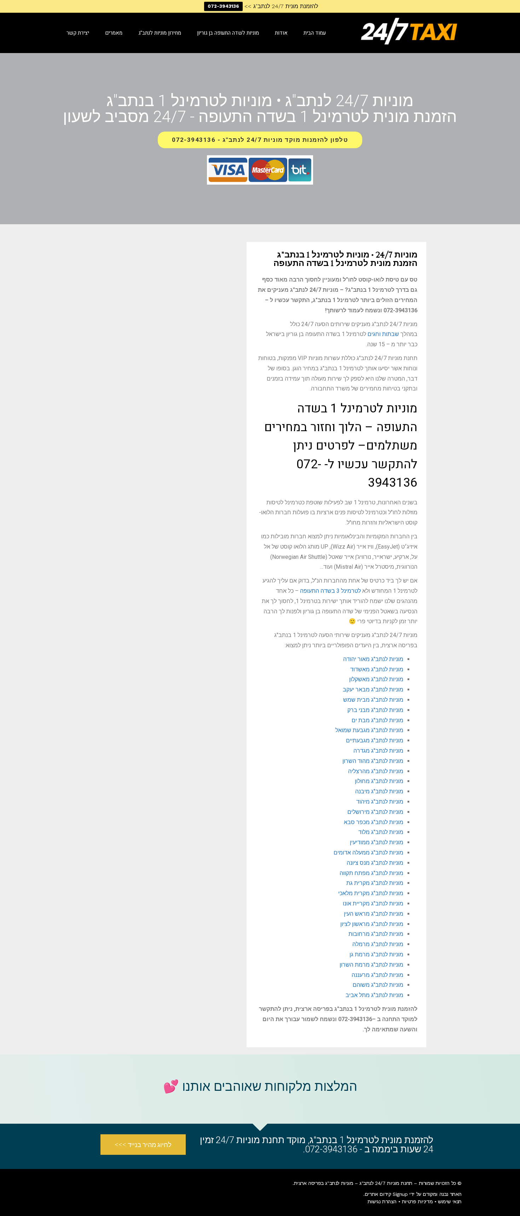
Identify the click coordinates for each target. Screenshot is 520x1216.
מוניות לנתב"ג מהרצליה (375, 771)
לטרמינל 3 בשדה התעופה (330, 590)
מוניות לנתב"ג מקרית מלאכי (370, 893)
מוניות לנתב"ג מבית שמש (373, 699)
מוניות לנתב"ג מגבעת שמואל (369, 730)
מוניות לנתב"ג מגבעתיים (374, 740)
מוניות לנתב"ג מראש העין (373, 913)
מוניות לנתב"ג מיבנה (379, 791)
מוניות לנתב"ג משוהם (378, 985)
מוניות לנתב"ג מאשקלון (376, 679)
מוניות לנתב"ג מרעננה (377, 975)
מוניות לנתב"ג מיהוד (379, 801)
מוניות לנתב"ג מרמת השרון (371, 964)
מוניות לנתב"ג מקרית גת (374, 883)
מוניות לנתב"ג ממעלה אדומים (368, 852)
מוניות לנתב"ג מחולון (379, 781)
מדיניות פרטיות (417, 1201)
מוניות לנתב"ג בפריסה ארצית (323, 1183)
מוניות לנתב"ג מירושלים (375, 812)
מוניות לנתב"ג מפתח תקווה (371, 873)
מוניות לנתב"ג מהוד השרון (372, 761)
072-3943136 (223, 6)
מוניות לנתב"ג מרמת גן (376, 954)
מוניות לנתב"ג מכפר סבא (373, 822)
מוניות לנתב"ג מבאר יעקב (373, 689)
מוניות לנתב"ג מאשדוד (376, 669)
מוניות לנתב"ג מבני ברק (375, 710)
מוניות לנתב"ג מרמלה (377, 944)
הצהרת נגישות (382, 1201)
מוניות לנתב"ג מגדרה (378, 750)
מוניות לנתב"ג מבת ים (377, 720)
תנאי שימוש (450, 1201)
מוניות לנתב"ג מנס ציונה (375, 862)
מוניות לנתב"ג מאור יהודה (373, 659)
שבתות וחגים (383, 334)
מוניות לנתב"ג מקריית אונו (373, 903)
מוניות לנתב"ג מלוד (380, 832)
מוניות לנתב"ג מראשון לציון (371, 924)
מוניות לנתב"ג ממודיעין (376, 842)
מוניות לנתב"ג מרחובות (375, 934)
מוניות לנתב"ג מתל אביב (374, 995)
